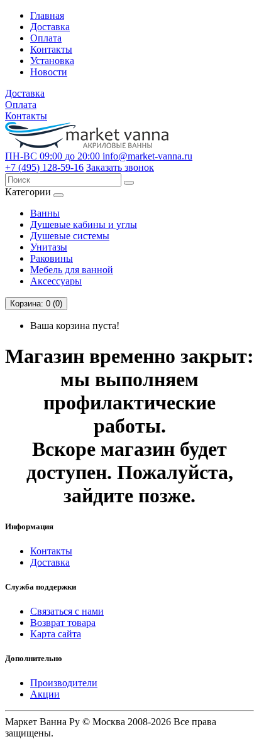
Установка (52, 60)
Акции (45, 694)
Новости (48, 72)
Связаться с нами (67, 611)
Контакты (51, 49)
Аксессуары (56, 281)
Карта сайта (55, 633)
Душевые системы (69, 235)
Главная (47, 15)
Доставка (50, 26)
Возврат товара (63, 622)
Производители (63, 682)
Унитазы (48, 247)
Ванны (45, 213)
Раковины (51, 258)
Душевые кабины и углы (83, 224)
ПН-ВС (52, 156)
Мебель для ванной (71, 269)
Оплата (46, 38)
